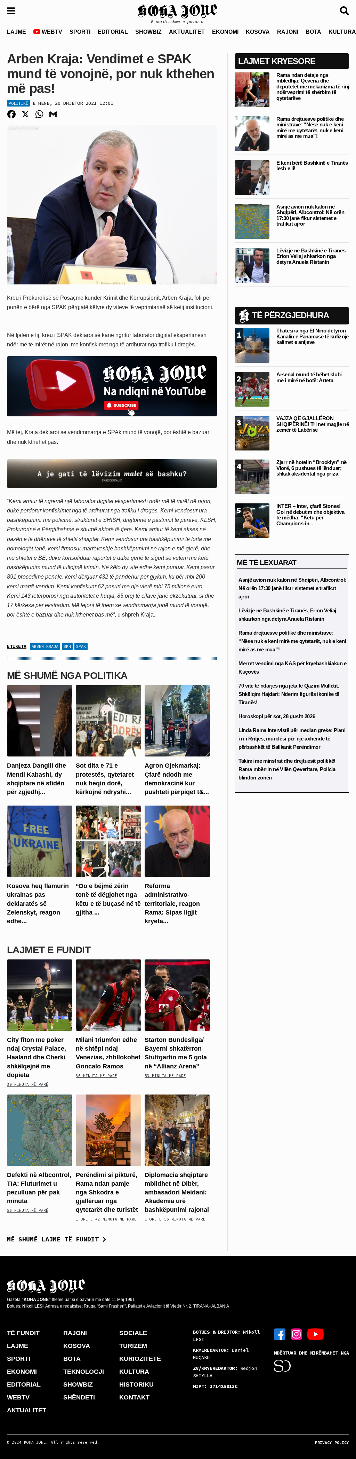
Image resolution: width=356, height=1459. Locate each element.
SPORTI (80, 32)
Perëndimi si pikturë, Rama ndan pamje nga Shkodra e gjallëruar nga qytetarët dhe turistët (107, 1192)
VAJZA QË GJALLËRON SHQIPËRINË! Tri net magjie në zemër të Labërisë (312, 424)
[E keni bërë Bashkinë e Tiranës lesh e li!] (252, 177)
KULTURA (134, 1371)
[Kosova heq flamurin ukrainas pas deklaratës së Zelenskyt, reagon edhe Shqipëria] (39, 841)
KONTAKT (134, 1397)
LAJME (16, 32)
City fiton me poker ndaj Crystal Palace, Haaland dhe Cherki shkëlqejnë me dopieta (36, 1057)
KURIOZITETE (140, 1358)
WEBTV (51, 32)
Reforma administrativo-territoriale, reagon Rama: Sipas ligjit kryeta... (172, 904)
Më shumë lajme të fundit (55, 1239)
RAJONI (287, 32)
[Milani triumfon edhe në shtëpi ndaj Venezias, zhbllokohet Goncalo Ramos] (108, 995)
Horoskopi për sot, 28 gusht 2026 (276, 716)
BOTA (313, 32)
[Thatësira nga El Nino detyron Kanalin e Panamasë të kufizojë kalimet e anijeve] (252, 345)
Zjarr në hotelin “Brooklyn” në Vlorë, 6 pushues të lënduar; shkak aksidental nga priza (311, 468)
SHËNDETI (79, 1397)
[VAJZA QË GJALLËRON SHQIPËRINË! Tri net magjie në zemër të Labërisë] (252, 433)
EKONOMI (225, 32)
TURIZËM (133, 1345)
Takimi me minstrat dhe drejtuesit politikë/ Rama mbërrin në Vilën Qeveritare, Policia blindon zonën (286, 769)
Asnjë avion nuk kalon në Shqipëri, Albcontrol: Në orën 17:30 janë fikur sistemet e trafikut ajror (310, 215)
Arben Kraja (45, 646)
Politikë (18, 103)
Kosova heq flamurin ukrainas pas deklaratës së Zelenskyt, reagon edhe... (38, 904)
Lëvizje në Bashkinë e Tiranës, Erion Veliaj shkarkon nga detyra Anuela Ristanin (311, 256)
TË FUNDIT (23, 1332)
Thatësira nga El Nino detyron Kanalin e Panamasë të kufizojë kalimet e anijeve (312, 336)
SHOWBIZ (148, 32)
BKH (67, 646)
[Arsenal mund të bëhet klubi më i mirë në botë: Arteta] (252, 389)
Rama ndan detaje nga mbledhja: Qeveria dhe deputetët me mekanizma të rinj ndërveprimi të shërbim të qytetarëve (312, 86)
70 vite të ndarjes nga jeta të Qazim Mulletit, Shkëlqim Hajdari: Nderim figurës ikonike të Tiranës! (288, 694)
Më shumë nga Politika (67, 675)
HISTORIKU (136, 1384)
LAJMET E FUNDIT (48, 949)
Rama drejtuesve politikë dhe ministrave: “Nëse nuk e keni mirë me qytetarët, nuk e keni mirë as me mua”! (310, 127)
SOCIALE (133, 1332)
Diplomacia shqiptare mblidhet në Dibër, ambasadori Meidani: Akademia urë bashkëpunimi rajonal (177, 1192)
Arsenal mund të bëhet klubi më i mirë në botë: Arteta (309, 377)
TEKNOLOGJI (83, 1371)
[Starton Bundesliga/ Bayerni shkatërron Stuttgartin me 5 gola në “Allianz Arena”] (177, 995)
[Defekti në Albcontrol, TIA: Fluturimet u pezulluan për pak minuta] (39, 1129)
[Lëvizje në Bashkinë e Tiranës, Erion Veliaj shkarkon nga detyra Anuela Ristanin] (252, 265)
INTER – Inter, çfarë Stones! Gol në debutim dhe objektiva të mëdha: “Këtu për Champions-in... (310, 514)
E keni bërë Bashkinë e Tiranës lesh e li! (312, 166)
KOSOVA (258, 32)
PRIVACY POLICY (332, 1442)
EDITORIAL (113, 32)
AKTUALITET (187, 32)
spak (81, 646)
